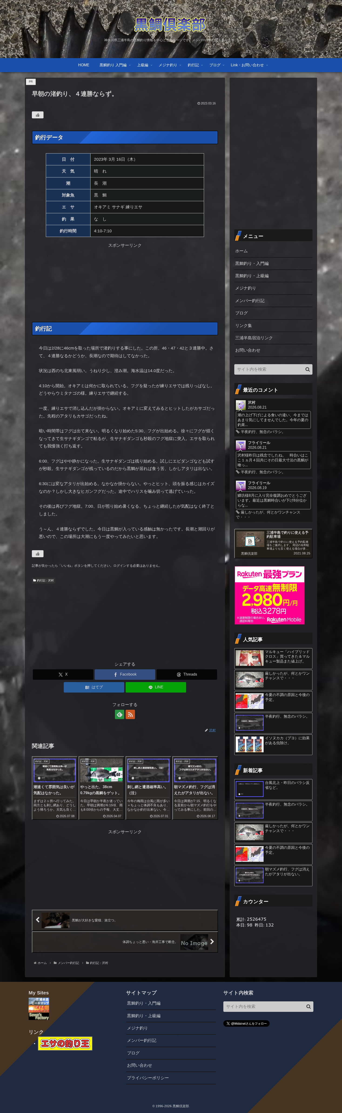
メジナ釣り (245, 288)
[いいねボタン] (38, 114)
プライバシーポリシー (148, 1078)
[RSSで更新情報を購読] (130, 714)
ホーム (241, 251)
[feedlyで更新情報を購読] (119, 714)
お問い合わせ (247, 350)
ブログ (241, 313)
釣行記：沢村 (45, 580)
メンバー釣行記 (250, 300)
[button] (308, 369)
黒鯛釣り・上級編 (252, 275)
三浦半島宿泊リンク (254, 338)
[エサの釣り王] (65, 1043)
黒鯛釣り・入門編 (252, 263)
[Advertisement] (125, 281)
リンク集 (243, 325)
